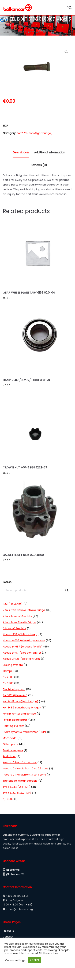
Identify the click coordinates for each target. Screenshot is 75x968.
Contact (8, 936)
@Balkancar (13, 869)
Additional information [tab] (49, 152)
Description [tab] (21, 152)
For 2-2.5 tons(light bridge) (31, 27)
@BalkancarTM (15, 874)
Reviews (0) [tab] (39, 165)
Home (7, 27)
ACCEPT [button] (34, 960)
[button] (66, 51)
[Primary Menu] (69, 7)
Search (7, 582)
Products (8, 931)
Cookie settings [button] (15, 960)
